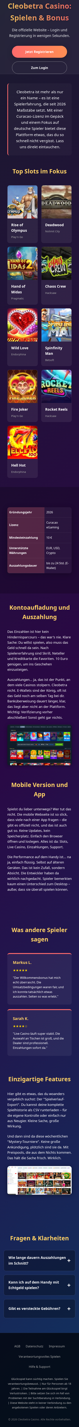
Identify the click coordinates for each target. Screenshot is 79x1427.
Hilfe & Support (39, 1367)
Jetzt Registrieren (39, 51)
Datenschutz (34, 1346)
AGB (17, 1346)
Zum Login (39, 67)
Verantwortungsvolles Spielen (39, 1357)
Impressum (57, 1346)
